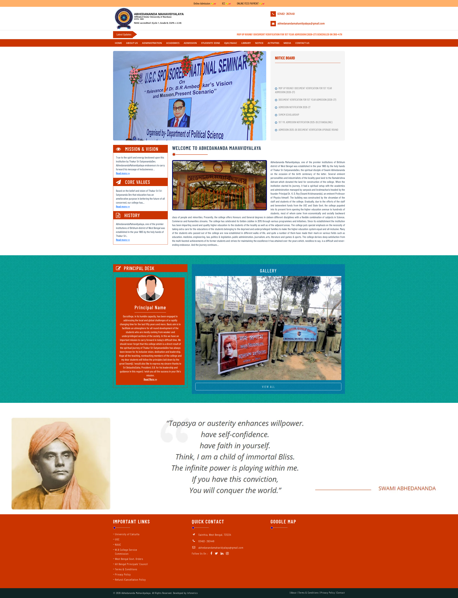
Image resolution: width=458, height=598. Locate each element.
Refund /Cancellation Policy (130, 579)
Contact (341, 592)
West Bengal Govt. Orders (129, 558)
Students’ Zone (210, 43)
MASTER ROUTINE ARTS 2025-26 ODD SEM (298, 112)
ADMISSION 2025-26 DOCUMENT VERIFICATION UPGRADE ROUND (309, 104)
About (294, 592)
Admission (190, 43)
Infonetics (192, 592)
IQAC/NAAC (230, 43)
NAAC (118, 544)
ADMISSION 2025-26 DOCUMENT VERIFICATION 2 (301, 127)
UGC (117, 539)
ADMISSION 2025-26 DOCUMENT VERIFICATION (300, 134)
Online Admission (202, 3)
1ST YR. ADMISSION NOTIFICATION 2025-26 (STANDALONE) (306, 97)
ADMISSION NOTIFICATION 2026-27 (295, 82)
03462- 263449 (285, 14)
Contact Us (302, 43)
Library (246, 43)
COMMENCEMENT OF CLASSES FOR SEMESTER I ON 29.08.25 (307, 119)
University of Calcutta (127, 534)
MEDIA (287, 43)
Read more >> (123, 173)
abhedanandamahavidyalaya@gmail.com (301, 23)
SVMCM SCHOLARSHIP (289, 89)
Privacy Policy (123, 574)
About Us (132, 43)
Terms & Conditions (126, 569)
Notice (259, 43)
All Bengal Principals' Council (131, 564)
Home (118, 43)
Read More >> (150, 379)
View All (268, 387)
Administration (152, 43)
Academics (172, 43)
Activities (273, 43)
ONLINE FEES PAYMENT (248, 3)
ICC (224, 3)
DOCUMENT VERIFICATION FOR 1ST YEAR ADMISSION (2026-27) (308, 74)
